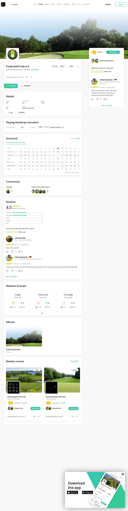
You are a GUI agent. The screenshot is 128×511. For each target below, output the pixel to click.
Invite (62, 66)
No (31, 77)
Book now (35, 408)
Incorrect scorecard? (72, 172)
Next (123, 90)
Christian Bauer (21, 257)
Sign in (108, 4)
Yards (72, 138)
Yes (27, 77)
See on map (35, 70)
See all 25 (74, 361)
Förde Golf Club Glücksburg (16, 142)
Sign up (121, 4)
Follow (54, 66)
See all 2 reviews (11, 277)
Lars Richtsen (20, 238)
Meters (78, 138)
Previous (90, 90)
